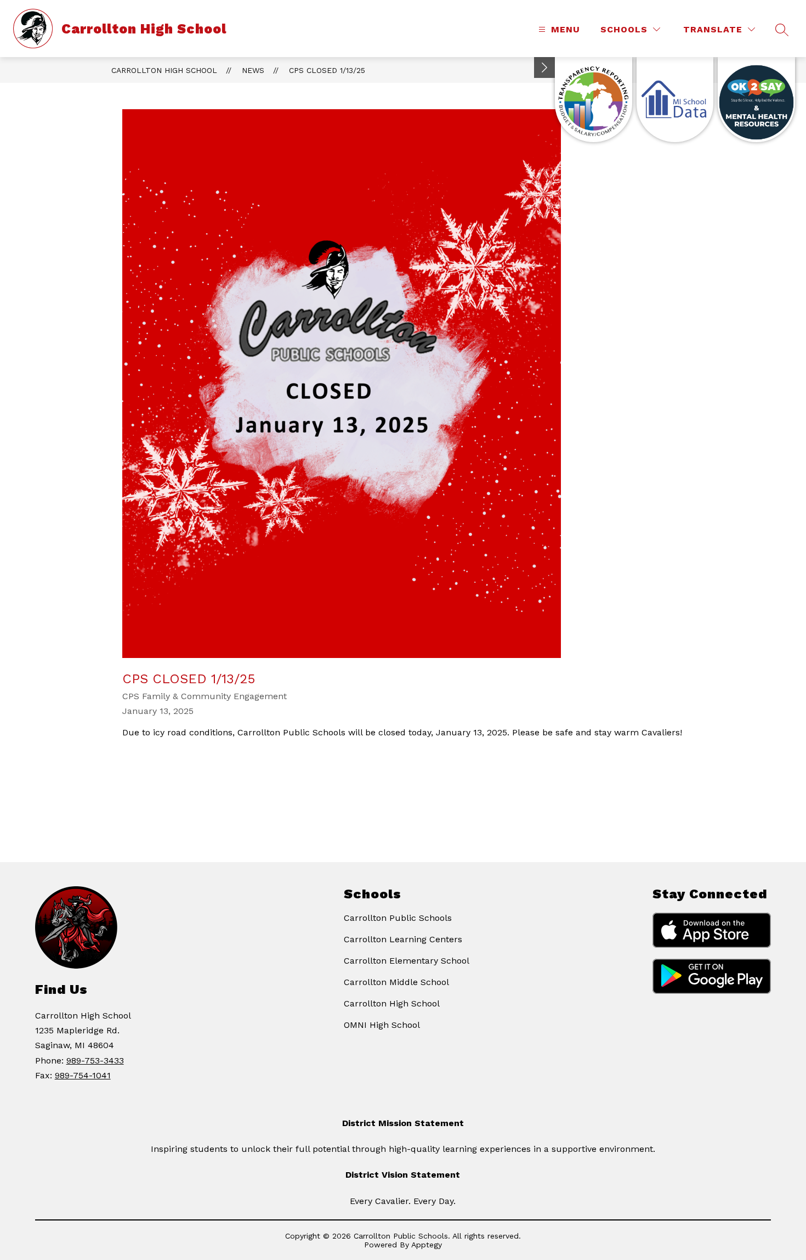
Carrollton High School (164, 70)
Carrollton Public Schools (398, 918)
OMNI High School (382, 1025)
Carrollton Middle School (396, 982)
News (253, 70)
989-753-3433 (95, 1060)
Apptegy (426, 1244)
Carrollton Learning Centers (403, 939)
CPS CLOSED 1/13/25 (327, 70)
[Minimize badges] (544, 67)
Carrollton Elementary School (406, 960)
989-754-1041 (83, 1075)
